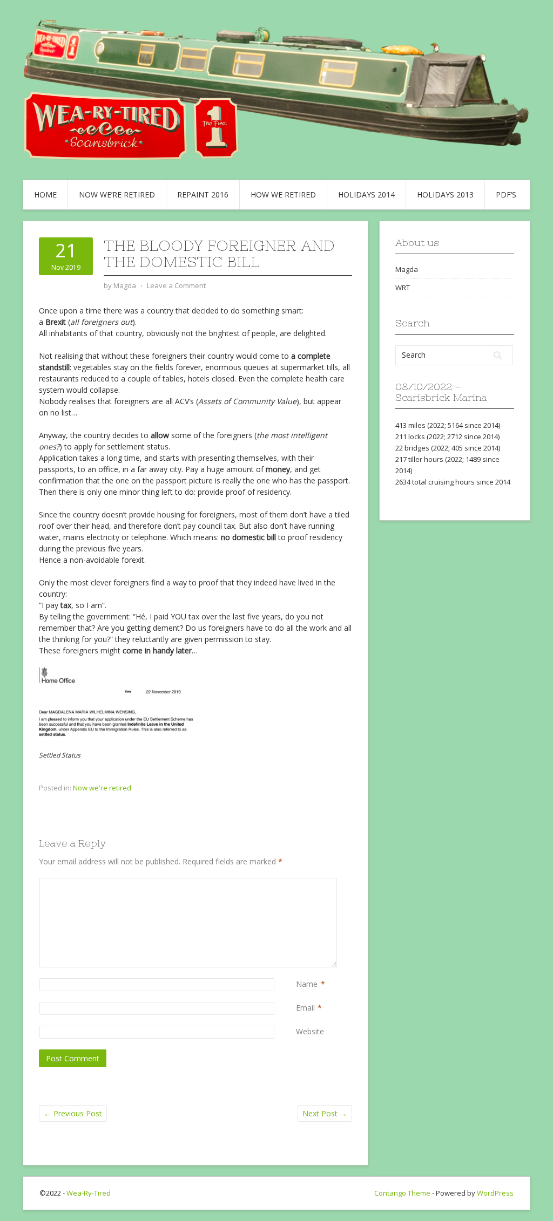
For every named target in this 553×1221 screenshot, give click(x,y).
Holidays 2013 (445, 194)
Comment (298, 883)
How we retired (283, 194)
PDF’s (506, 194)
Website (310, 1031)
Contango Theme (402, 1193)
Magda (406, 269)
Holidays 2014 (366, 194)
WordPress (495, 1193)
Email (305, 1007)
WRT (402, 287)
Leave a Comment (176, 285)
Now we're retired (102, 788)
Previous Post (73, 1113)
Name (307, 984)
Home (45, 194)
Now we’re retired (117, 194)
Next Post (324, 1113)
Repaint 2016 (202, 194)
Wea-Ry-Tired (88, 1193)
